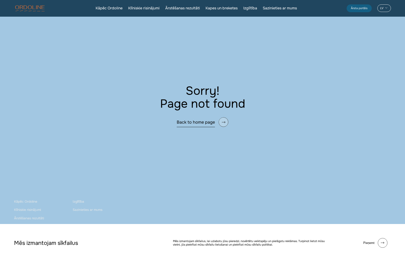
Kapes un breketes (222, 8)
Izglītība (250, 8)
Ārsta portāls (359, 8)
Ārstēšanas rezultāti (182, 8)
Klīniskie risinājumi (144, 8)
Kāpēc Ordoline (109, 8)
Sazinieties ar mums (280, 8)
